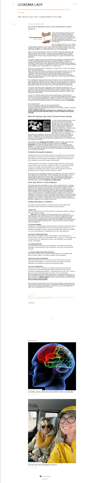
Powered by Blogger (46, 476)
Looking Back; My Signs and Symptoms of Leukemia (50, 392)
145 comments (34, 394)
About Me (25, 17)
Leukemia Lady (30, 4)
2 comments (34, 467)
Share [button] (14, 24)
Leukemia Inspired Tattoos (48, 17)
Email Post (33, 294)
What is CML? (33, 17)
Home (19, 17)
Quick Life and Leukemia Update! (42, 465)
